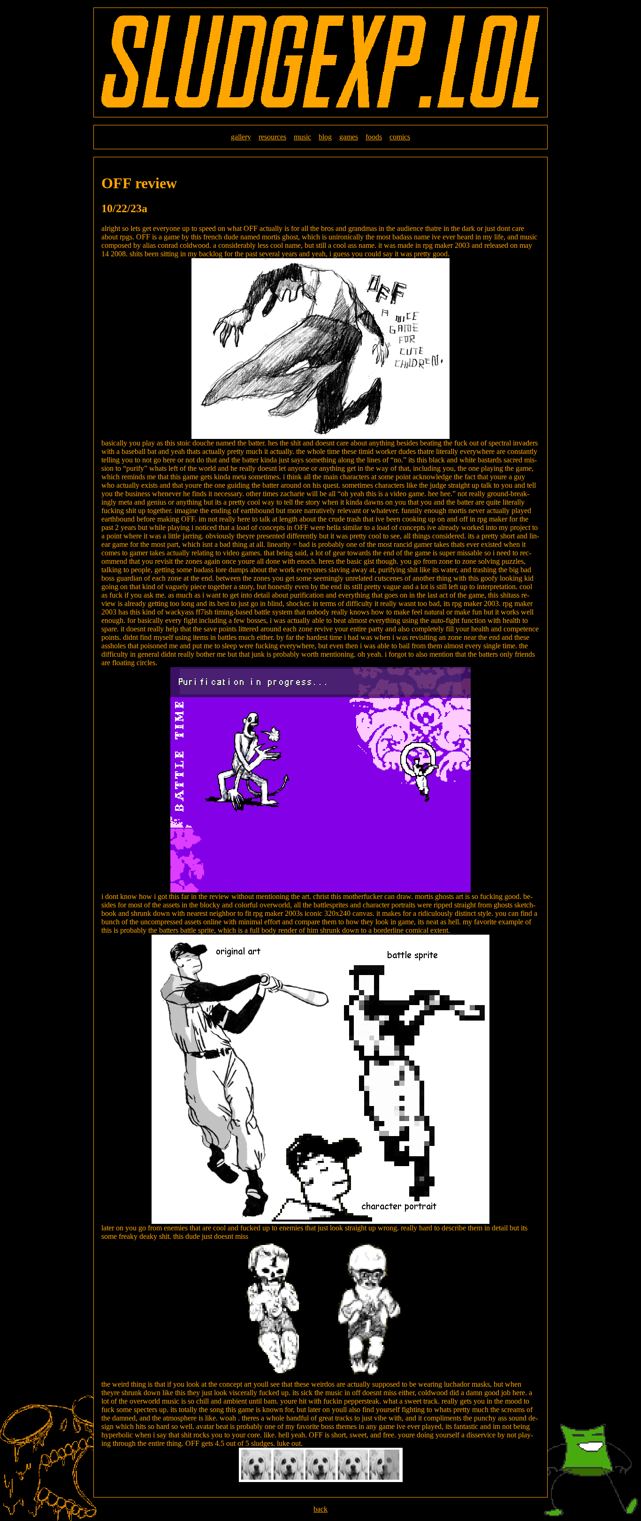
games (348, 137)
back (320, 1509)
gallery (241, 137)
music (302, 137)
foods (374, 137)
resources (272, 137)
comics (399, 137)
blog (325, 137)
